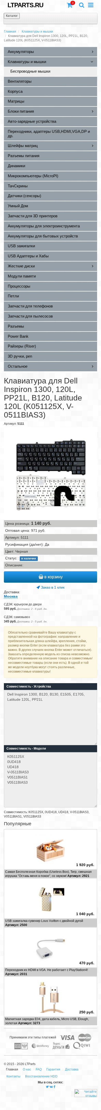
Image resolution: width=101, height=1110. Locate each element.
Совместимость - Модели (26, 748)
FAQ (39, 1069)
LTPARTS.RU (25, 5)
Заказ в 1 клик (52, 587)
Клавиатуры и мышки (37, 31)
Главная (10, 31)
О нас (27, 1069)
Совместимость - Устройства (28, 686)
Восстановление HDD (41, 1076)
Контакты (13, 1076)
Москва (11, 596)
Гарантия (53, 1069)
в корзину (53, 577)
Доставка (71, 1069)
